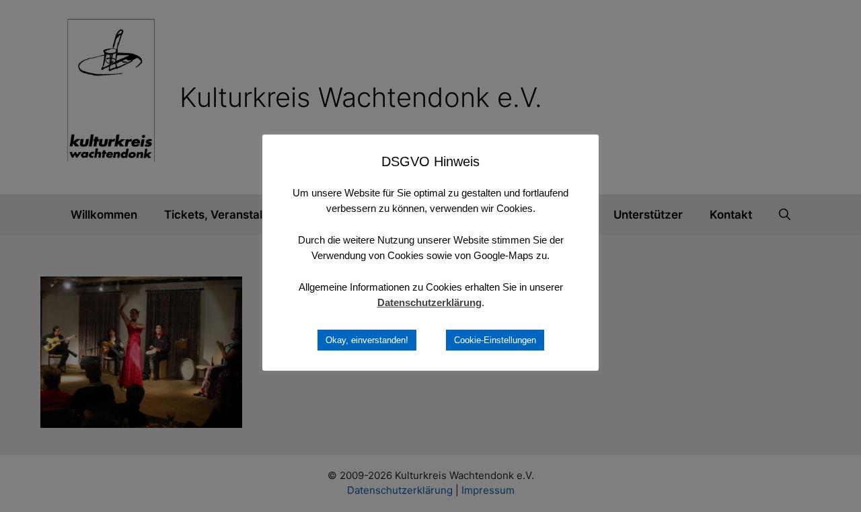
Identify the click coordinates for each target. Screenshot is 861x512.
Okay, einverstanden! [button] (367, 340)
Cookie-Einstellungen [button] (495, 340)
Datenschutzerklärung (429, 302)
